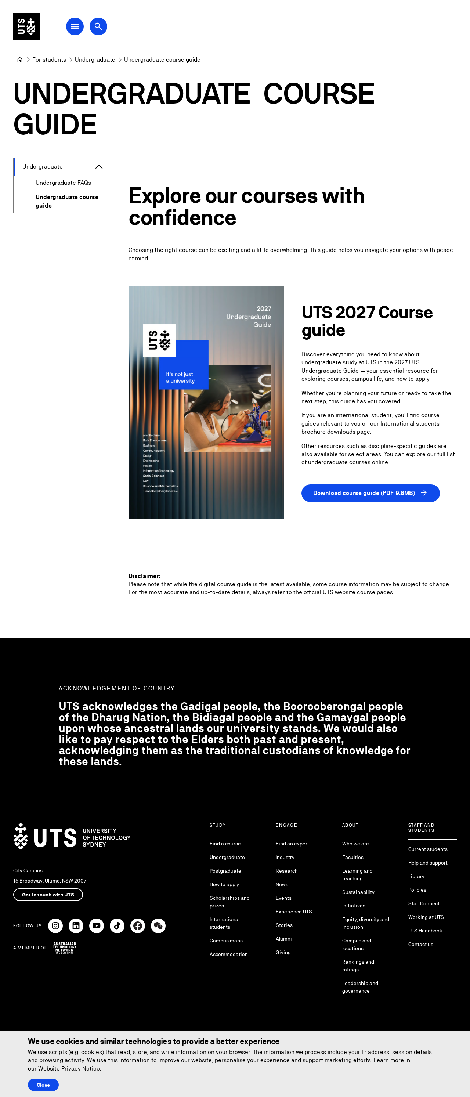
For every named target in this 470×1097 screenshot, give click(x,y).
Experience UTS (294, 911)
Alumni (284, 939)
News (282, 884)
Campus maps (226, 940)
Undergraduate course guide (67, 201)
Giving (283, 952)
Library (416, 876)
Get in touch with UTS (48, 895)
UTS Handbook (425, 931)
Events (284, 898)
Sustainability (358, 892)
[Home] (20, 60)
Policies (417, 890)
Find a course (225, 844)
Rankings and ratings (358, 965)
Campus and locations (356, 944)
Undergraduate (42, 166)
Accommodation (229, 954)
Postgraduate (225, 871)
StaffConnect (424, 903)
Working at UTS (426, 917)
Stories (284, 925)
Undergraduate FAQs (63, 182)
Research (287, 871)
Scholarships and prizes (230, 902)
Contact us (420, 944)
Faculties (353, 857)
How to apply (224, 884)
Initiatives (353, 906)
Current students (428, 849)
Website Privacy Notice (69, 1068)
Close (43, 1085)
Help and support (428, 863)
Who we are (355, 844)
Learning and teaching (357, 874)
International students (224, 923)
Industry (285, 857)
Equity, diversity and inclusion (365, 923)
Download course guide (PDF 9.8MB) (370, 493)
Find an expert (292, 844)
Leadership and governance (360, 987)
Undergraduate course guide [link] (162, 59)
